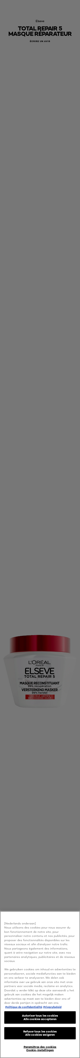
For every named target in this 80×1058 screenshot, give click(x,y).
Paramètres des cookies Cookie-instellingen (40, 1048)
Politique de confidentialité (23, 1007)
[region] (40, 984)
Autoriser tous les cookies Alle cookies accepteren (40, 1017)
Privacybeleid (52, 1007)
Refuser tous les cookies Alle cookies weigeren (40, 1033)
